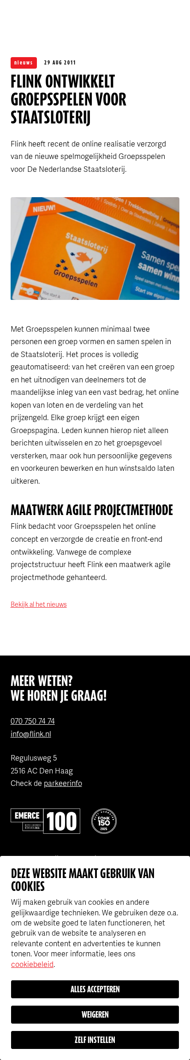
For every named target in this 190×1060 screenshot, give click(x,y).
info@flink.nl (31, 733)
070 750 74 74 (33, 720)
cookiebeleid (32, 964)
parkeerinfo (63, 783)
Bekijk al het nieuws (39, 604)
